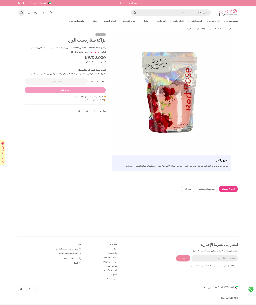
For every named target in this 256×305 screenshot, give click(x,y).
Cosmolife (96, 52)
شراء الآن (65, 90)
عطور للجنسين (215, 28)
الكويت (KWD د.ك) (39, 3)
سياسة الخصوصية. (197, 265)
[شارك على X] (87, 111)
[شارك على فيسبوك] (95, 111)
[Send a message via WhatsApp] (251, 289)
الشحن (103, 62)
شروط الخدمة (211, 265)
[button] (2, 152)
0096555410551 (70, 258)
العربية (209, 287)
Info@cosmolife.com (68, 253)
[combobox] (171, 12)
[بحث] (134, 12)
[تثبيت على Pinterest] (79, 111)
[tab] (228, 189)
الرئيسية (227, 28)
